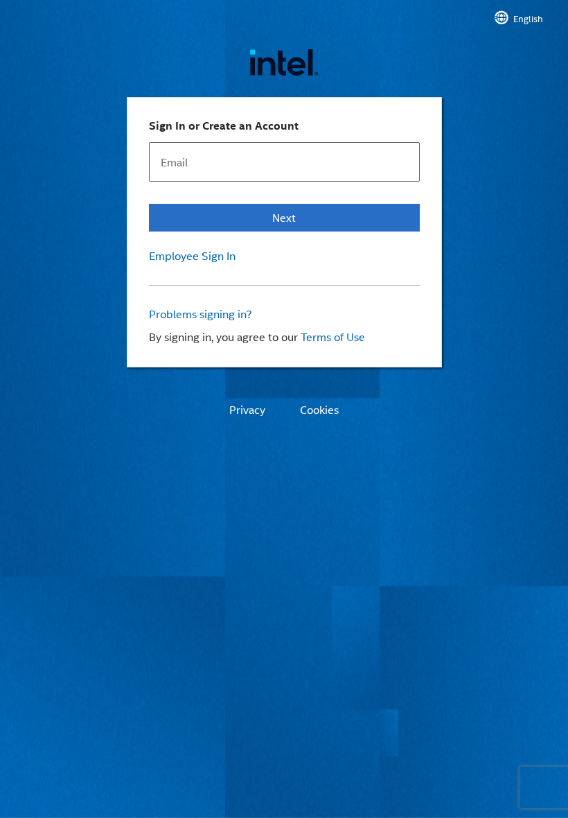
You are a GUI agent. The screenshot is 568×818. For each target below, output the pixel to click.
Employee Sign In (192, 255)
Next (284, 217)
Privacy (247, 409)
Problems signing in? (200, 314)
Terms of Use (333, 337)
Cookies (319, 409)
